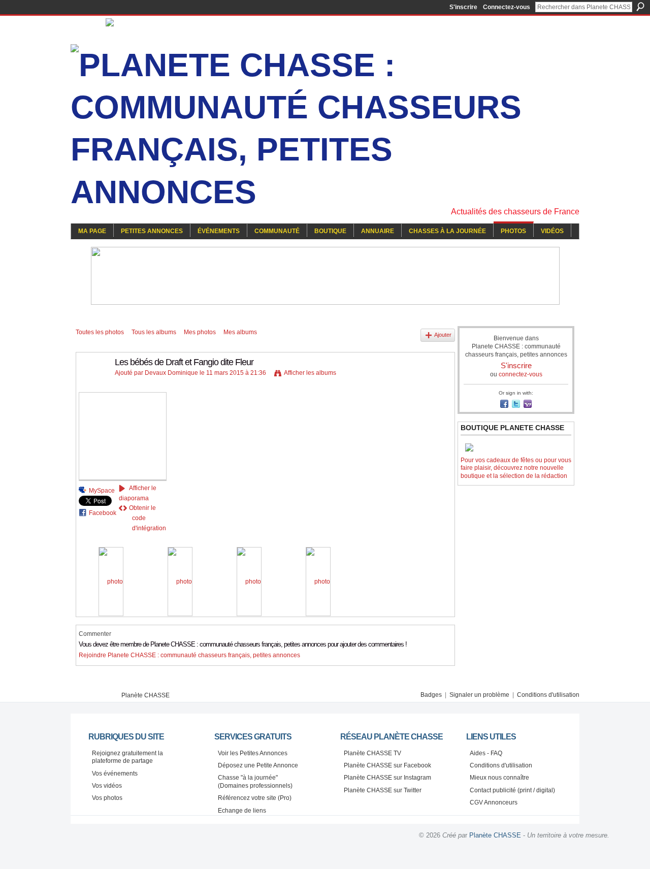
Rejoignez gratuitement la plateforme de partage (127, 757)
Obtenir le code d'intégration (147, 518)
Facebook (102, 513)
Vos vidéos (107, 785)
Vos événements (115, 773)
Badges (431, 694)
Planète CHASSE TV (372, 753)
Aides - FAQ (486, 753)
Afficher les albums (310, 372)
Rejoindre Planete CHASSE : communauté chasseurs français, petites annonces (189, 655)
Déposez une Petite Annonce (258, 765)
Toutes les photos (100, 332)
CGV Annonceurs (493, 802)
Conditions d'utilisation (548, 694)
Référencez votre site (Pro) (254, 797)
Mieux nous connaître (499, 777)
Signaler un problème (479, 694)
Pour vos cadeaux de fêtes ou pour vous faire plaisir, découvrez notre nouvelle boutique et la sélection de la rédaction (516, 468)
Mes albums (240, 332)
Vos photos (107, 797)
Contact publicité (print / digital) (512, 790)
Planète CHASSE (145, 695)
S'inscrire (463, 7)
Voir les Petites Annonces (252, 753)
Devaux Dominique (171, 372)
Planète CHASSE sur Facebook (387, 765)
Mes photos (200, 332)
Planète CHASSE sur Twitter (382, 790)
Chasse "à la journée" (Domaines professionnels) (255, 781)
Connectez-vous (506, 7)
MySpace (102, 490)
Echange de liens (242, 810)
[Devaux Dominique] (92, 385)
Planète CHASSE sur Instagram (387, 777)
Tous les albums (154, 332)
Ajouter (442, 335)
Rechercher (640, 6)
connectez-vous (520, 374)
